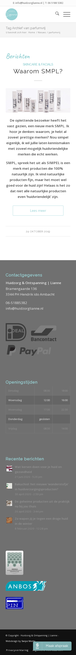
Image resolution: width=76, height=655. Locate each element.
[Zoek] (55, 14)
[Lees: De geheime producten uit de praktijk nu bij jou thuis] (9, 503)
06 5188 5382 (55, 3)
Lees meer (38, 210)
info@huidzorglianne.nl (28, 3)
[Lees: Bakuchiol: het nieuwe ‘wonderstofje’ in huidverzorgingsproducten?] (9, 485)
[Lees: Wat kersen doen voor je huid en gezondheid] (9, 468)
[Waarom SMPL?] (38, 100)
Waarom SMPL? (38, 71)
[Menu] (64, 14)
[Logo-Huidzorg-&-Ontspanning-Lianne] (31, 14)
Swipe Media (28, 641)
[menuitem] (55, 14)
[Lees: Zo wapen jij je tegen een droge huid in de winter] (9, 520)
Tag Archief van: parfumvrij (25, 28)
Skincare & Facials (38, 64)
